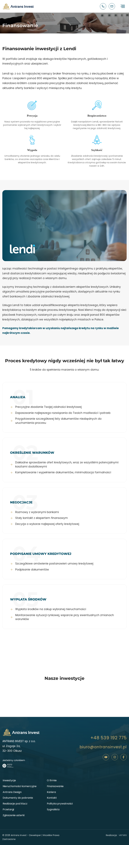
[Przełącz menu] (123, 6)
